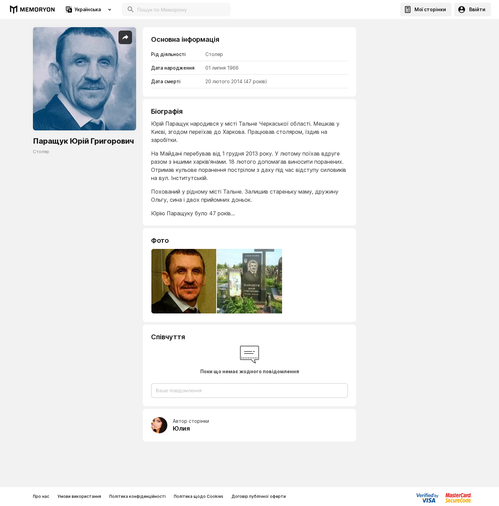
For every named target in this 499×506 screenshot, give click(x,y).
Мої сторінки (430, 9)
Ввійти (477, 9)
